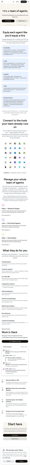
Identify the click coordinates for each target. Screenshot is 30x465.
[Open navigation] (28, 2)
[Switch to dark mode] (13, 2)
